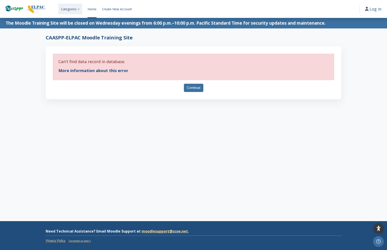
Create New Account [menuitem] (117, 9)
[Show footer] (378, 241)
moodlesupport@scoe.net (165, 231)
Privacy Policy (55, 240)
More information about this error (93, 70)
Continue (193, 87)
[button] (378, 228)
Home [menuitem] (92, 9)
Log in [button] (375, 9)
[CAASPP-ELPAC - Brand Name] (25, 9)
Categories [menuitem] (69, 9)
